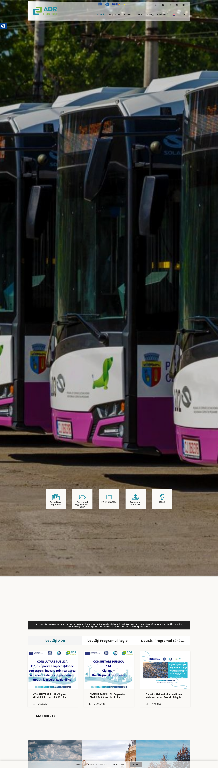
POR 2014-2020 (108, 502)
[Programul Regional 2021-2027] (82, 497)
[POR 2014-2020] (109, 497)
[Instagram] (170, 5)
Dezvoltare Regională (56, 503)
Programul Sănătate (135, 503)
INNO (162, 502)
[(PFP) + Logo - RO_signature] (45, 10)
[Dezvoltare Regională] (56, 497)
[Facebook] (163, 5)
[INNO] (162, 497)
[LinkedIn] (177, 5)
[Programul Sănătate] (135, 497)
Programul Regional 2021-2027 (82, 504)
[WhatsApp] (156, 5)
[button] (3, 26)
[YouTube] (183, 5)
